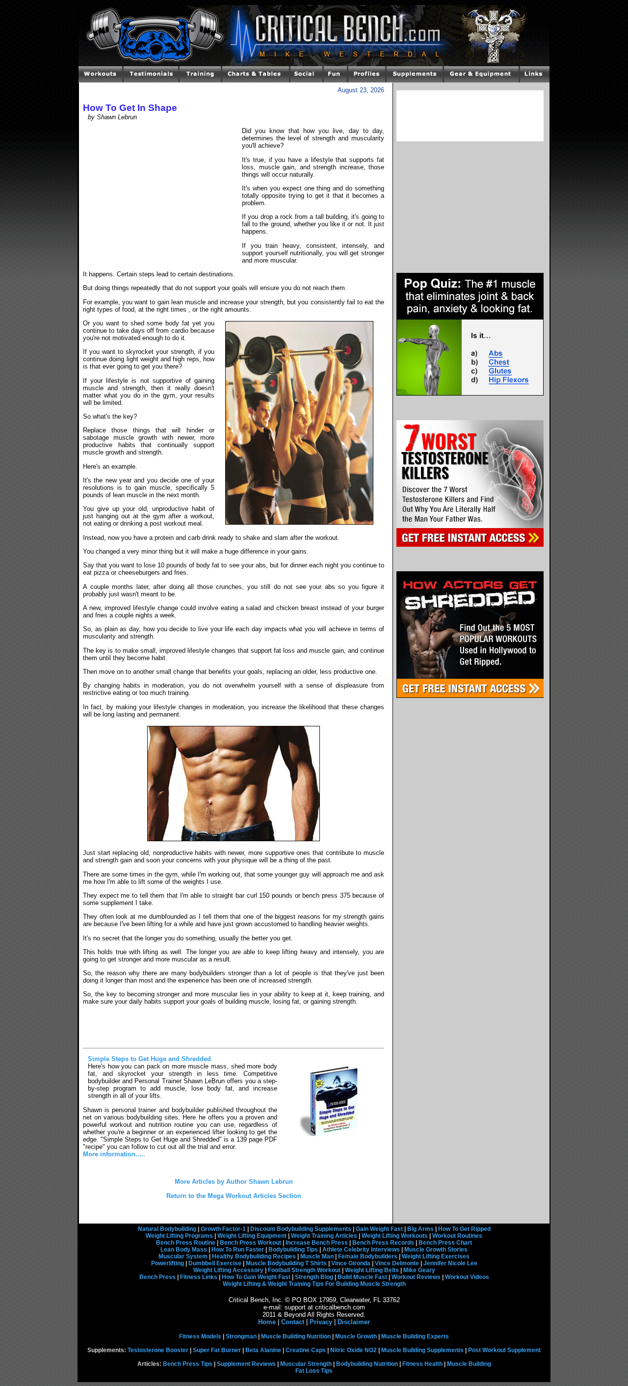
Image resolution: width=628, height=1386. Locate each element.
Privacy (321, 1322)
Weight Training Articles (324, 1235)
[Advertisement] (162, 194)
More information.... (113, 1154)
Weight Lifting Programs (179, 1235)
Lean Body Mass (183, 1249)
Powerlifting (167, 1263)
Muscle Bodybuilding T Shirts (286, 1263)
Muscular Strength (306, 1363)
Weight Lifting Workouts (395, 1235)
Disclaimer (354, 1322)
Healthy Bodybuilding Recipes (254, 1256)
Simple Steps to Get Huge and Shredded (149, 1059)
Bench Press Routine (185, 1242)
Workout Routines (457, 1235)
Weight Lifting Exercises (436, 1256)
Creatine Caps (306, 1350)
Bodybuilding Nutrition (367, 1363)
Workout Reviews (416, 1277)
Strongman (241, 1336)
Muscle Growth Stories (436, 1249)
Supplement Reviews (246, 1363)
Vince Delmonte (397, 1263)
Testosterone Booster (158, 1350)
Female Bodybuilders (367, 1256)
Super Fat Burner (217, 1350)
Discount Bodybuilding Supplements (300, 1229)
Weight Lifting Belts (372, 1270)
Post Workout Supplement (504, 1350)
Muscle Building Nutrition (296, 1336)
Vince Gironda (350, 1263)
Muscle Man (317, 1256)
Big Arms (420, 1229)
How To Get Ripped (464, 1229)
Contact (292, 1322)
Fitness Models (200, 1336)
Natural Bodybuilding (167, 1229)
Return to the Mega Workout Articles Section (233, 1195)
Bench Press (157, 1277)
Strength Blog (314, 1277)
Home (267, 1322)
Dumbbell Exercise (214, 1263)
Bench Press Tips (187, 1363)
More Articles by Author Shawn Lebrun (234, 1181)
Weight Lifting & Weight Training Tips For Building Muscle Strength (314, 1283)
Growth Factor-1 (223, 1229)
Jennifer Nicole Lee (450, 1263)
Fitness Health (422, 1363)
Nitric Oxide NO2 (353, 1350)
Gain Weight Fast (379, 1229)
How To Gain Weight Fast (256, 1277)
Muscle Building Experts (415, 1336)
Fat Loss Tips (314, 1370)
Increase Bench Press (317, 1242)
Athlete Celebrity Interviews (361, 1249)
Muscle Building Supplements (422, 1350)
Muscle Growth (356, 1336)
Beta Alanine (263, 1350)
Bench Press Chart (445, 1242)
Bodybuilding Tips (293, 1249)
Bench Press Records (383, 1242)
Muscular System (183, 1256)
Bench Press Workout (250, 1242)
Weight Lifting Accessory (228, 1270)
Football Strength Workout (304, 1270)
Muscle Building (469, 1363)
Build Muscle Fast (362, 1277)
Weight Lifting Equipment (252, 1235)
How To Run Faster (237, 1249)
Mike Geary (419, 1270)
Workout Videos (467, 1277)
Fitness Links (198, 1277)
